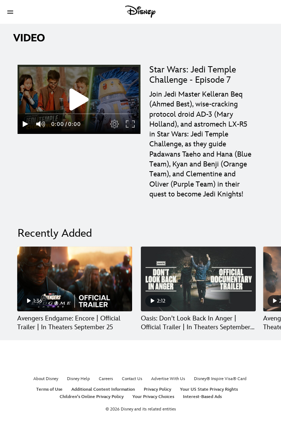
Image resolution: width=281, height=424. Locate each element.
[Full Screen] (130, 124)
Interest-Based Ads (202, 396)
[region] (79, 99)
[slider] (79, 113)
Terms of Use (49, 389)
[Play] (25, 124)
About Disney (45, 379)
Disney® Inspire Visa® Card (220, 379)
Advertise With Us (168, 379)
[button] (10, 12)
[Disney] (140, 11)
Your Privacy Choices (153, 396)
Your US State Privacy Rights (209, 389)
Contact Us (132, 379)
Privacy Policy (157, 389)
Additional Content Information (103, 389)
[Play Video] (79, 99)
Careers (106, 379)
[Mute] (41, 124)
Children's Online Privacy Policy (92, 396)
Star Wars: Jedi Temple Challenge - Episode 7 (192, 74)
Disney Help (78, 379)
